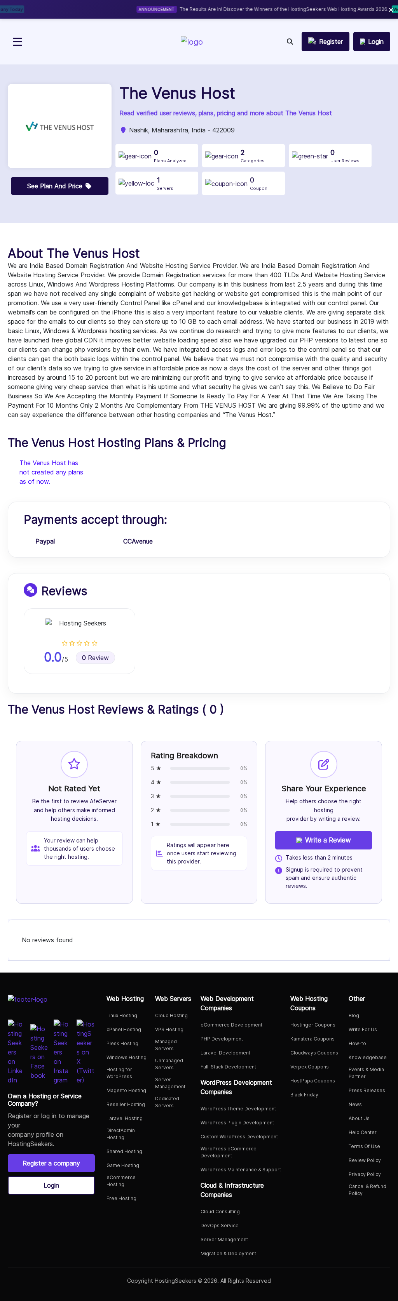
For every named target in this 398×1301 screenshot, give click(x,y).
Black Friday (304, 1095)
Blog (354, 1015)
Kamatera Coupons (312, 1039)
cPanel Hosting (123, 1029)
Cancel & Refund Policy (367, 1189)
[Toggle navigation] (17, 41)
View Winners (319, 9)
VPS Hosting (169, 1029)
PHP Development (222, 1039)
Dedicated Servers (167, 1102)
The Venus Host (177, 93)
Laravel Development (225, 1053)
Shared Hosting (124, 1151)
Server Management (170, 1083)
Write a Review (328, 840)
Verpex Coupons (309, 1067)
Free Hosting (121, 1198)
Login (51, 1185)
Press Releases (367, 1090)
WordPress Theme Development (238, 1109)
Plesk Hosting (122, 1043)
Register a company (51, 1163)
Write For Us (363, 1029)
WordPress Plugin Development (237, 1123)
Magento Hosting (126, 1090)
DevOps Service (220, 1225)
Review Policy (365, 1160)
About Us (359, 1118)
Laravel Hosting (124, 1118)
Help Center (363, 1132)
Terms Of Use (364, 1146)
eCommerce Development (231, 1025)
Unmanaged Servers (169, 1064)
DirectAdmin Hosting (120, 1133)
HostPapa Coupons (312, 1081)
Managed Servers (166, 1045)
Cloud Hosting (171, 1015)
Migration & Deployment (228, 1253)
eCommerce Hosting (121, 1180)
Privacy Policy (365, 1174)
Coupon (258, 183)
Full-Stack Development (228, 1067)
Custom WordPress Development (239, 1136)
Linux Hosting (121, 1015)
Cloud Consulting (220, 1211)
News (355, 1104)
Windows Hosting (126, 1057)
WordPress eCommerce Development (229, 1152)
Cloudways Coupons (314, 1053)
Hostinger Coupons (312, 1025)
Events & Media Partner (366, 1073)
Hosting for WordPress (119, 1073)
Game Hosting (122, 1165)
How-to (357, 1043)
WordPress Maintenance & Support (241, 1169)
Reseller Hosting (125, 1104)
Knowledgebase (368, 1057)
